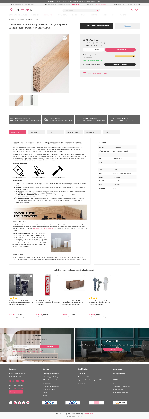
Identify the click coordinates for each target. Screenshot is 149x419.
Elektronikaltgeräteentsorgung (121, 386)
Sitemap (45, 395)
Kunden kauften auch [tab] (85, 270)
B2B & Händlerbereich (119, 380)
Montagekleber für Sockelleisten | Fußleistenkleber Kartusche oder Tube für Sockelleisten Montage (21, 302)
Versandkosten (88, 414)
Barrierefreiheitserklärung (120, 392)
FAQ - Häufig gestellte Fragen (51, 377)
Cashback (45, 392)
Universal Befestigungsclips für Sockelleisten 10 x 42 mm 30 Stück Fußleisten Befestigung (99, 302)
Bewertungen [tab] (90, 132)
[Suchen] (98, 10)
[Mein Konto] (132, 10)
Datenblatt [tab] (33, 132)
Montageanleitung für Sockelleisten (43, 228)
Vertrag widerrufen (16, 392)
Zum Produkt (21, 320)
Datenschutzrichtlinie (19, 352)
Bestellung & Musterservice (51, 374)
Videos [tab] (51, 132)
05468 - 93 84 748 (16, 381)
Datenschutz (81, 374)
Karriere (115, 383)
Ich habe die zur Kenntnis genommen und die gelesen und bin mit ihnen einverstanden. (36, 358)
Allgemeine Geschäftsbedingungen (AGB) (90, 380)
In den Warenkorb (120, 50)
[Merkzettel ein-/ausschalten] (64, 38)
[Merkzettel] (136, 10)
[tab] (17, 132)
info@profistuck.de (18, 388)
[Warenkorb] (140, 8)
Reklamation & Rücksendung (51, 386)
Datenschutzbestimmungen (28, 357)
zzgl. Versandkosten (96, 45)
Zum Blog (113, 349)
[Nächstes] (67, 64)
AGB (57, 357)
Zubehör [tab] (107, 132)
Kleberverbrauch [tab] (72, 132)
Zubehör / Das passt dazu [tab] (64, 270)
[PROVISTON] (127, 26)
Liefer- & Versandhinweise (50, 380)
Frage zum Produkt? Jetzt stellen (97, 73)
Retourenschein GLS (49, 389)
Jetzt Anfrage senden (100, 4)
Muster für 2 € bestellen (120, 64)
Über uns (115, 377)
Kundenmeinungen (118, 389)
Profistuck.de (12, 19)
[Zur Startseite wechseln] (21, 10)
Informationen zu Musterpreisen (91, 64)
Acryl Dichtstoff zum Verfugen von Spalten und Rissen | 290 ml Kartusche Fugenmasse (48, 302)
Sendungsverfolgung (119, 374)
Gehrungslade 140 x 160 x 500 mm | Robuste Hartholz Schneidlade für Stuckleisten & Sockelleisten (73, 302)
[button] (125, 57)
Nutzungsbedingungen (35, 352)
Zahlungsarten (47, 383)
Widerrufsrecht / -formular (86, 377)
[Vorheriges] (11, 64)
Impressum (81, 383)
